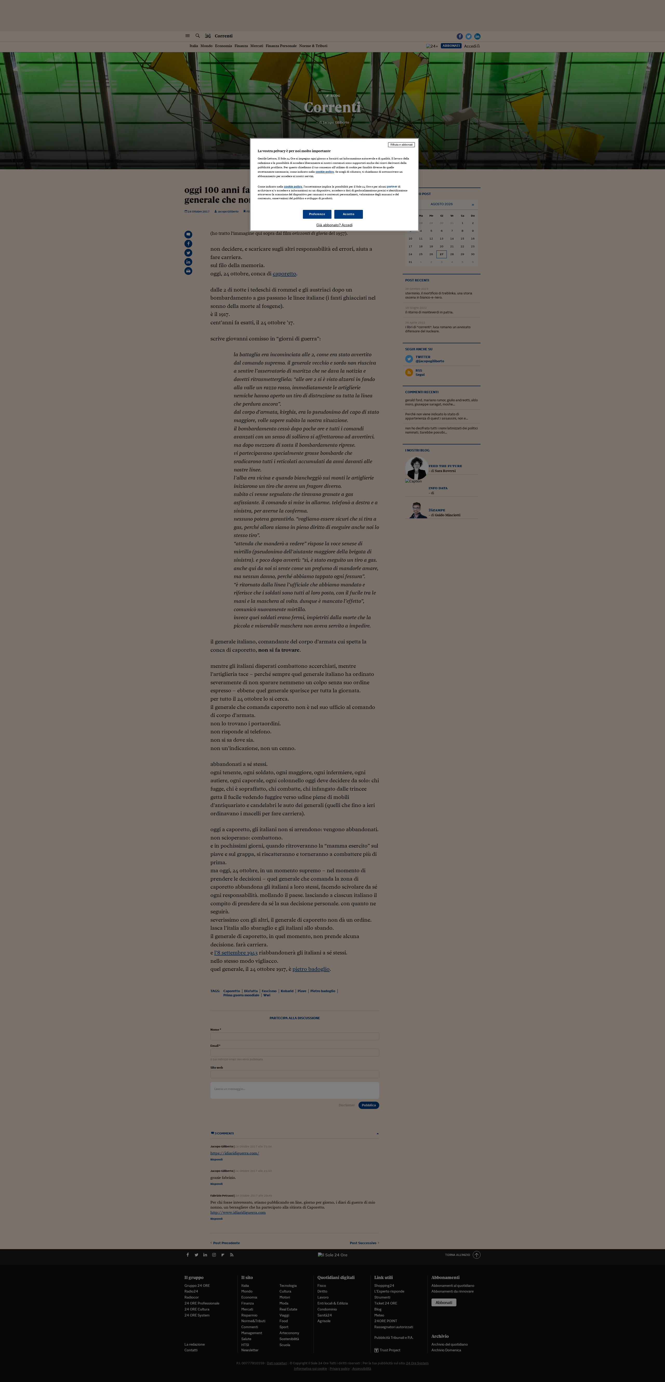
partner (392, 186)
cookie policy (325, 171)
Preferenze (317, 214)
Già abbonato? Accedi (334, 225)
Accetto (349, 214)
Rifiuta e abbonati (401, 144)
